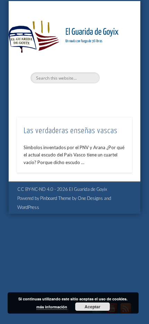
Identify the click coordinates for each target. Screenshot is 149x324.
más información (51, 306)
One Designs (90, 198)
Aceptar (92, 306)
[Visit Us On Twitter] (97, 313)
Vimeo (73, 95)
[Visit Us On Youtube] (111, 313)
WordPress (28, 207)
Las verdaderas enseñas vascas (70, 131)
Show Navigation (115, 62)
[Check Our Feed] (126, 313)
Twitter (59, 95)
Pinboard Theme (55, 198)
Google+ (87, 95)
